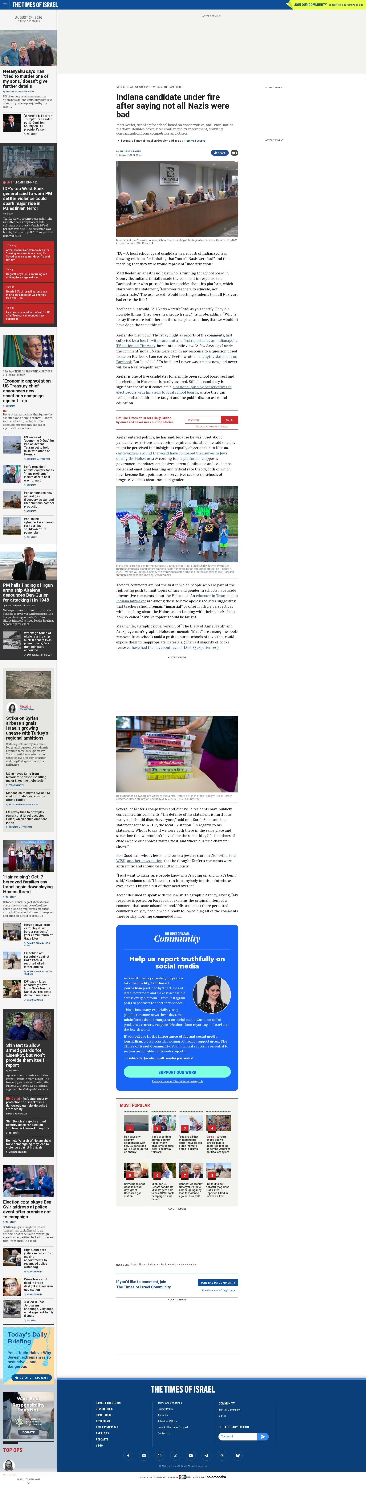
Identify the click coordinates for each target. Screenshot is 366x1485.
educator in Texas (211, 595)
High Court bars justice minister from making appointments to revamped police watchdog (38, 1258)
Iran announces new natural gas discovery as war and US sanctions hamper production (39, 499)
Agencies (10, 406)
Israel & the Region (108, 1402)
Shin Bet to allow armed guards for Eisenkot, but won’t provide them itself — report (27, 1055)
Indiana (152, 1264)
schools (163, 1264)
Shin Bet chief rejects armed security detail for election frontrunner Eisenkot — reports (27, 1125)
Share (222, 152)
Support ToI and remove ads (346, 4)
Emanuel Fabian (35, 943)
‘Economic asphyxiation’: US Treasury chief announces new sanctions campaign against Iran (28, 391)
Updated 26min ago (26, 182)
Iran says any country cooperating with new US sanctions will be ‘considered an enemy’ (136, 1144)
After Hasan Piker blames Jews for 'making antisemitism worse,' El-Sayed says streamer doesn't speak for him (28, 255)
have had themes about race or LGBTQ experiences (174, 647)
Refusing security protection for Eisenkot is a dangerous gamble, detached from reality (27, 1104)
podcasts (102, 1439)
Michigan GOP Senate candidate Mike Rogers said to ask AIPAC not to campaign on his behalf (163, 1191)
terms (225, 426)
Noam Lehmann (13, 605)
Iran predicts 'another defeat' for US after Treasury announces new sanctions (28, 315)
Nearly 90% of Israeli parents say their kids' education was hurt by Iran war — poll (26, 295)
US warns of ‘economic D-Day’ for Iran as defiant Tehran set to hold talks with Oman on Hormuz (39, 445)
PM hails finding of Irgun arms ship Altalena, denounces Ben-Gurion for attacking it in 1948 (28, 593)
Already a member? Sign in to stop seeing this (177, 1081)
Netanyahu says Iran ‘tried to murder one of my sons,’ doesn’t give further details (25, 79)
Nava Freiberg (16, 804)
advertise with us (167, 1421)
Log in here (229, 1290)
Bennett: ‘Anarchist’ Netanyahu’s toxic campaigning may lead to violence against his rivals (191, 1190)
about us (163, 1415)
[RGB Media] (185, 1477)
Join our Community (310, 5)
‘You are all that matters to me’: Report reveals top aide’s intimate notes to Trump (190, 1142)
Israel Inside (104, 1415)
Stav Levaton (13, 92)
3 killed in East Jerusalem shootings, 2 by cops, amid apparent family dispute (39, 1309)
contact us (164, 1433)
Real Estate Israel (107, 1427)
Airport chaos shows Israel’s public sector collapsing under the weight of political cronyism (218, 1144)
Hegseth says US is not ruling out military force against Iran (26, 276)
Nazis (173, 1264)
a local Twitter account (156, 340)
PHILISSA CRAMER (130, 151)
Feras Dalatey (16, 785)
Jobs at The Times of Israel (173, 1427)
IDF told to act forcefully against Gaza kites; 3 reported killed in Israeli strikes (217, 1190)
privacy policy (165, 1409)
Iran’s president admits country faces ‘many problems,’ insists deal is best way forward (163, 1144)
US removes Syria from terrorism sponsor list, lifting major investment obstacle (26, 777)
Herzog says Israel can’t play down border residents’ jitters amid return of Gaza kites (38, 931)
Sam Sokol (32, 655)
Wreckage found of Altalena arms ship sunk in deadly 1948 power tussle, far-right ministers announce (37, 641)
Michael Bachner (18, 1152)
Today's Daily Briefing (27, 1338)
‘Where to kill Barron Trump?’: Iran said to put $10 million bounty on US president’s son (38, 122)
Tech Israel (103, 1421)
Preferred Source (194, 140)
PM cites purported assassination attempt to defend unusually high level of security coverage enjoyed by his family (28, 101)
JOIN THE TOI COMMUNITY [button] (218, 1282)
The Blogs (102, 1433)
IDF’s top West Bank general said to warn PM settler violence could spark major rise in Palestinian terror (27, 198)
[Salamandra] (216, 1476)
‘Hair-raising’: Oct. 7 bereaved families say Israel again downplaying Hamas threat (28, 884)
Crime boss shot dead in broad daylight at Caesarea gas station (134, 1190)
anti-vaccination (187, 1264)
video (99, 1445)
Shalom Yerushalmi (16, 1114)
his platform (187, 458)
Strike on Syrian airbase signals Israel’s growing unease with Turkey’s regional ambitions (27, 728)
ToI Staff (29, 92)
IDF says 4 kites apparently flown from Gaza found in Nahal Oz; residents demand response (37, 988)
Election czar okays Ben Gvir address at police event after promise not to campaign (27, 1209)
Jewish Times (138, 1264)
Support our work (177, 1072)
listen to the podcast (33, 1377)
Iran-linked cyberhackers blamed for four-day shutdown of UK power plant (39, 525)
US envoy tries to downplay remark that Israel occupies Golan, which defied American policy (26, 817)
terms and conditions (170, 1402)
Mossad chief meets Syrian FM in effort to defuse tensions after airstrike (28, 796)
